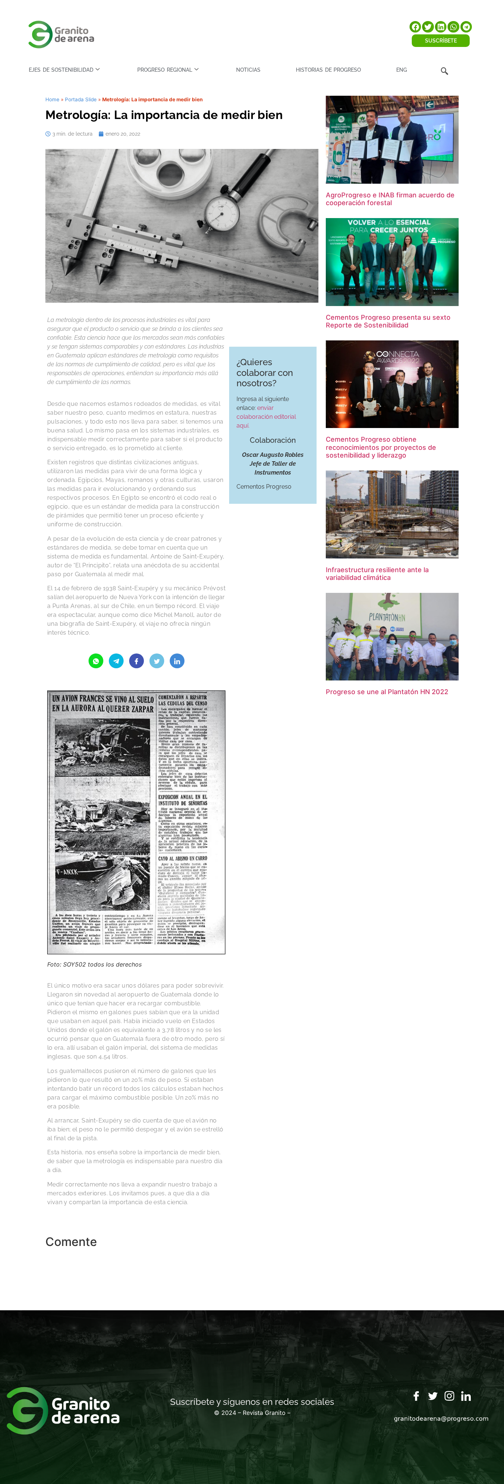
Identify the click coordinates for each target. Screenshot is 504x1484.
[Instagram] (449, 1396)
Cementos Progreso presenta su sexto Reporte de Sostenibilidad (388, 321)
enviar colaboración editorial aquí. (266, 416)
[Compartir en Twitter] (156, 660)
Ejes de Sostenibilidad (61, 70)
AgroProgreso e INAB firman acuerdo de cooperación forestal (390, 199)
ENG (401, 70)
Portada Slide (81, 99)
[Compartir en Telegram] (116, 660)
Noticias (248, 70)
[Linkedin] (466, 1396)
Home (52, 99)
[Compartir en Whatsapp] (96, 660)
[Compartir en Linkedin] (177, 660)
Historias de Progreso (328, 70)
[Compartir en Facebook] (136, 660)
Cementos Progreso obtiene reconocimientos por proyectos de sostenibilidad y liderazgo (381, 447)
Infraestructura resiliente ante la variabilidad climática (377, 574)
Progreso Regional (164, 70)
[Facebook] (416, 1396)
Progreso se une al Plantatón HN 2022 (387, 692)
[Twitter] (432, 1396)
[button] (415, 27)
